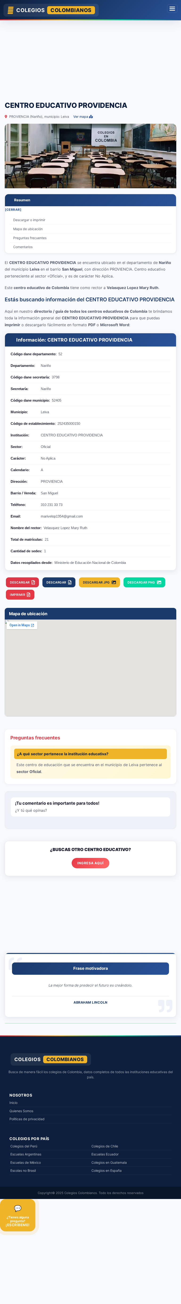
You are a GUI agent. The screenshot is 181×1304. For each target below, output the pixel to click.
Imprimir (17, 595)
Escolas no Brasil (23, 1170)
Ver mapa (81, 116)
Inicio (13, 1103)
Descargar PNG (141, 582)
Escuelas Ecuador (105, 1154)
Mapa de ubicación (28, 229)
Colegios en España (106, 1170)
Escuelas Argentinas (25, 1154)
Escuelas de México (25, 1162)
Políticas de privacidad (27, 1119)
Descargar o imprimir (29, 220)
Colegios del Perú (23, 1146)
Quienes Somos (21, 1111)
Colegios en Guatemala (109, 1162)
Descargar (20, 582)
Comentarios (23, 247)
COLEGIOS (54, 10)
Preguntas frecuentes (29, 238)
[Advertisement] (90, 58)
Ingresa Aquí (90, 863)
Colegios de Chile (104, 1146)
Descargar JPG (96, 582)
